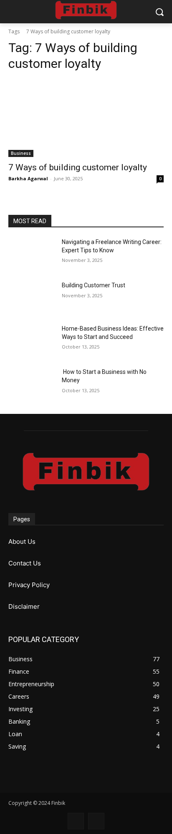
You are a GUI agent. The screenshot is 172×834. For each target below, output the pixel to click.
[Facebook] (76, 821)
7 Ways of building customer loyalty (77, 167)
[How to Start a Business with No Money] (31, 384)
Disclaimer (24, 606)
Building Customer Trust (93, 285)
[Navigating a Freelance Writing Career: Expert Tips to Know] (31, 254)
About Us (21, 541)
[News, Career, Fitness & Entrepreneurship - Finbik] (85, 10)
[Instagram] (96, 821)
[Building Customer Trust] (31, 297)
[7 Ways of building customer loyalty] (86, 118)
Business (21, 153)
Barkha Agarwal (28, 178)
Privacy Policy (29, 585)
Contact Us (24, 563)
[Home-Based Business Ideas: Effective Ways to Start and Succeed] (31, 341)
